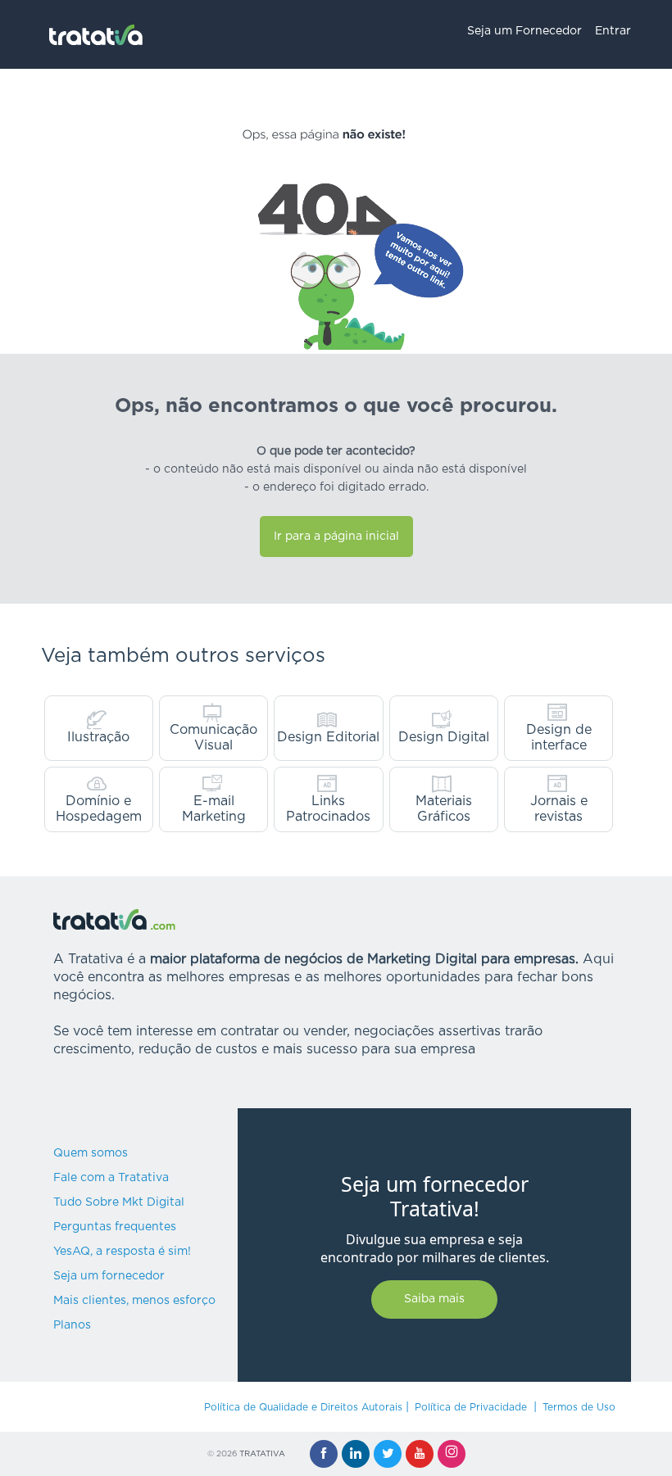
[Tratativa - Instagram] (451, 1454)
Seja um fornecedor (109, 1276)
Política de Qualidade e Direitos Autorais (303, 1407)
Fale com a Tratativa (111, 1178)
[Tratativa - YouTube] (420, 1454)
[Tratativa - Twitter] (388, 1454)
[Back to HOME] (96, 35)
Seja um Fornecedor (524, 31)
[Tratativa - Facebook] (324, 1454)
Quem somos (90, 1153)
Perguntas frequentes (114, 1227)
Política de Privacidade (471, 1407)
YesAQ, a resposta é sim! (122, 1251)
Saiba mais (434, 1299)
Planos (72, 1325)
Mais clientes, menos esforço (134, 1300)
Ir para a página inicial (336, 536)
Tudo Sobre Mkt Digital (118, 1202)
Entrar (613, 31)
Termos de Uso (579, 1407)
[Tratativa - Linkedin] (356, 1454)
